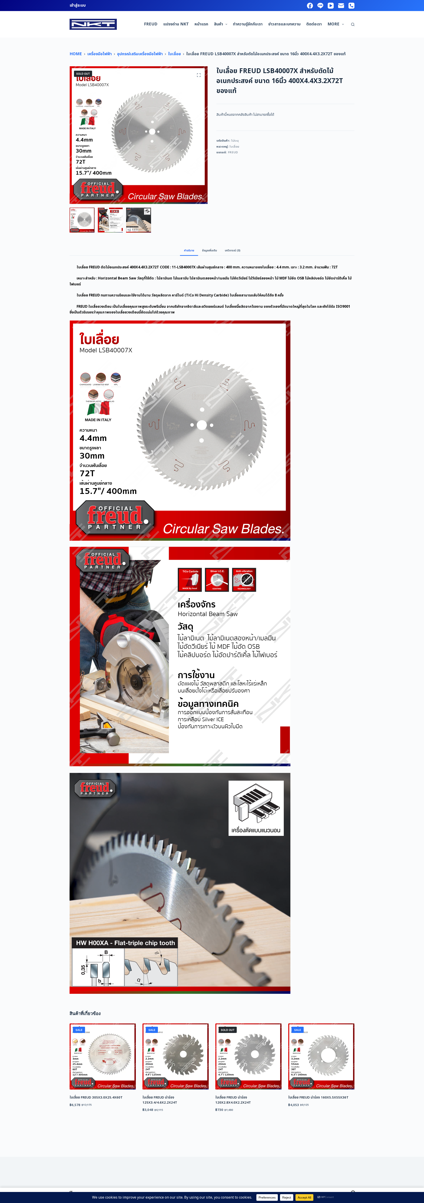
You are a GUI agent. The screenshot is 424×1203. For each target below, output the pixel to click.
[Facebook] (310, 6)
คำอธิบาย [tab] (189, 250)
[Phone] (351, 6)
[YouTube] (331, 6)
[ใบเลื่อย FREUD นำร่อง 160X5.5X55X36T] (321, 1056)
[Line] (320, 6)
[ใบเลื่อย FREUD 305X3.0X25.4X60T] (103, 1056)
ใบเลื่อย (234, 146)
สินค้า (218, 24)
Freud (150, 24)
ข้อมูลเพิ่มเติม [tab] (209, 250)
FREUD (233, 152)
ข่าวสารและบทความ (284, 24)
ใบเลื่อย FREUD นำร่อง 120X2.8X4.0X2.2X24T (233, 1100)
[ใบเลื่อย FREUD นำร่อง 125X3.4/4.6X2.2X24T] (175, 1056)
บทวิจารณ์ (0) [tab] (232, 250)
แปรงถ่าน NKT (176, 24)
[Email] (341, 6)
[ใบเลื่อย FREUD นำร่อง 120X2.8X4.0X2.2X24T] (248, 1056)
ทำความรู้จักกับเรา (248, 24)
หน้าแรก (201, 24)
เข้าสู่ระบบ (78, 5)
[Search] (352, 24)
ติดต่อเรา (314, 24)
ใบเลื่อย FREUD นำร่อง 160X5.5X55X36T (318, 1097)
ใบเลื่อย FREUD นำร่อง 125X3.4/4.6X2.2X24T (159, 1100)
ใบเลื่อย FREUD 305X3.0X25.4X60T (96, 1097)
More (333, 24)
